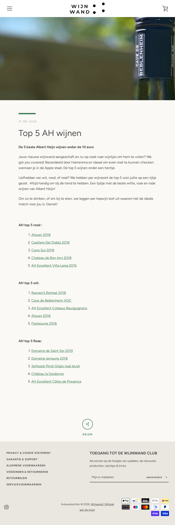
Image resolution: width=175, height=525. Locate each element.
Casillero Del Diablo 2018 (50, 242)
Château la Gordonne (47, 374)
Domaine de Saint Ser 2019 (52, 351)
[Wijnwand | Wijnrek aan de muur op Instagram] (6, 507)
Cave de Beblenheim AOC (51, 300)
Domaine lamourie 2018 (49, 358)
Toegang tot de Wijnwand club (123, 453)
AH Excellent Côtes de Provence (56, 381)
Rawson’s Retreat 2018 (48, 293)
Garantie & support (22, 459)
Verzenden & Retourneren (27, 471)
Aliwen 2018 (41, 235)
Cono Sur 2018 (42, 250)
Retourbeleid (16, 478)
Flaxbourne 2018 (44, 323)
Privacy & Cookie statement (28, 452)
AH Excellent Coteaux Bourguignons (59, 308)
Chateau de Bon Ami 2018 (51, 258)
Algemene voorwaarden (25, 465)
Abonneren (154, 477)
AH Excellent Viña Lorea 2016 (54, 265)
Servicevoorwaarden (23, 484)
